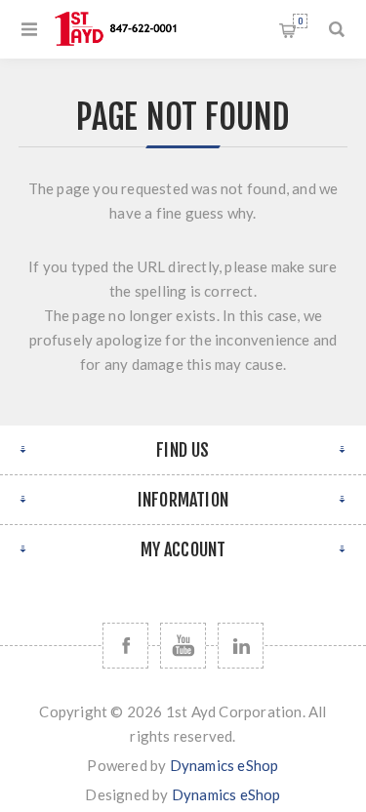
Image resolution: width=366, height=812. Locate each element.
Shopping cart (300, 21)
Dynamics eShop (224, 765)
